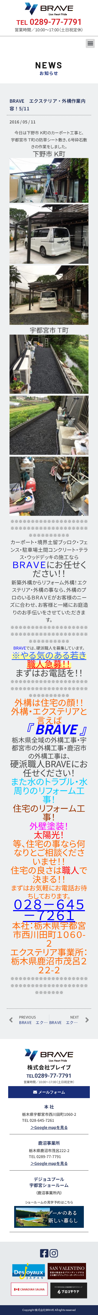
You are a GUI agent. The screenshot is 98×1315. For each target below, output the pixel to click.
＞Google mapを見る (49, 1127)
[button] (90, 43)
